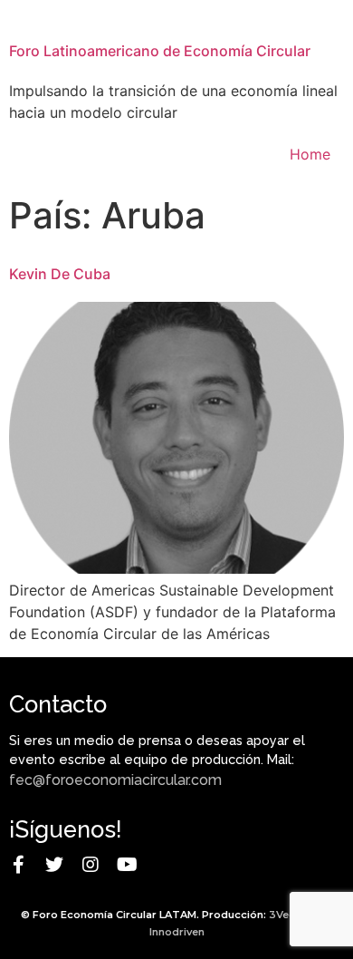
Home (310, 154)
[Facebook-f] (18, 865)
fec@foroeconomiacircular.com (115, 780)
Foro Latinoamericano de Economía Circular (159, 51)
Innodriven (177, 931)
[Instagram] (90, 865)
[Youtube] (127, 865)
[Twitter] (54, 865)
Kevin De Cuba (59, 274)
